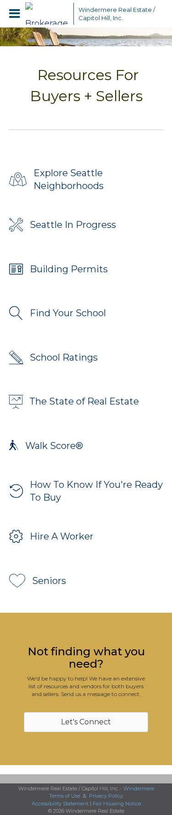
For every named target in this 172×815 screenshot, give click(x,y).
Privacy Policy (106, 796)
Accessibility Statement (60, 803)
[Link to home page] (47, 13)
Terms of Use (64, 796)
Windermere (138, 788)
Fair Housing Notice (117, 803)
